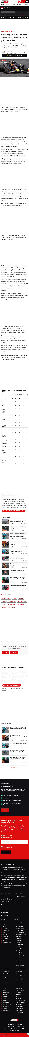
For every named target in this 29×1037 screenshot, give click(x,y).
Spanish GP (5, 998)
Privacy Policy (21, 1026)
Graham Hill (19, 1004)
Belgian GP (5, 990)
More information (15, 17)
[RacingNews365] (5, 1)
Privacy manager (14, 1030)
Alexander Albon (20, 957)
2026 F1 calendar (13, 884)
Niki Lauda (18, 994)
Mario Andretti (19, 1012)
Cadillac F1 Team (7, 942)
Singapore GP (6, 1002)
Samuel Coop (9, 51)
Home (2, 4)
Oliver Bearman (20, 961)
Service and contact (21, 900)
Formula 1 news (11, 601)
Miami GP (5, 978)
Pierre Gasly (19, 950)
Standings (19, 4)
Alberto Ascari (19, 978)
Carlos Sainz (19, 940)
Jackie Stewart (19, 986)
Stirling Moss (19, 998)
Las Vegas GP (6, 1006)
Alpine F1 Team (6, 930)
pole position (13, 163)
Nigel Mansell (19, 996)
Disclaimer (19, 1024)
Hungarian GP (6, 992)
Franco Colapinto (20, 963)
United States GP (7, 1004)
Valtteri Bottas (19, 946)
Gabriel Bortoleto (20, 965)
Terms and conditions (10, 1026)
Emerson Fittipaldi (20, 1002)
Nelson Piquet (19, 1006)
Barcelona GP (6, 984)
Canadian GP (6, 980)
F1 (18, 601)
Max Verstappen (7, 31)
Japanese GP (6, 975)
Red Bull (12, 109)
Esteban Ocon (19, 944)
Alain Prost (18, 973)
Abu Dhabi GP (6, 1010)
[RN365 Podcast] (19, 1)
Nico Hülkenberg (20, 955)
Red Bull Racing (11, 604)
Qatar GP (5, 1008)
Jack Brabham (19, 1008)
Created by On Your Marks (17, 1028)
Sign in (5, 810)
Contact (7, 1028)
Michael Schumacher (21, 975)
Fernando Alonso (5, 879)
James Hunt (19, 984)
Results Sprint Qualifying (8, 12)
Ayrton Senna (19, 980)
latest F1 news (9, 867)
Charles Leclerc (16, 881)
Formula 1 (21, 598)
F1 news (7, 4)
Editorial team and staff (20, 897)
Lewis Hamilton (11, 877)
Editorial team (10, 1024)
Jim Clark (18, 992)
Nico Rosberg (19, 971)
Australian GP (6, 971)
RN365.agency (19, 902)
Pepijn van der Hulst (10, 52)
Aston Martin (6, 934)
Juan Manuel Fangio (21, 1000)
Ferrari (3, 604)
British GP (5, 988)
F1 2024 (4, 601)
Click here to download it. (7, 691)
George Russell (5, 881)
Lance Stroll (19, 952)
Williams (5, 940)
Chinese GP (5, 973)
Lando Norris (21, 604)
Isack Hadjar (19, 936)
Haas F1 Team (6, 936)
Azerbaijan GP (6, 1000)
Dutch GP (5, 994)
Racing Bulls (5, 938)
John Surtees (19, 1010)
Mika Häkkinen (19, 988)
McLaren (4, 607)
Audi (4, 932)
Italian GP (5, 996)
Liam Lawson (19, 959)
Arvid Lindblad (19, 948)
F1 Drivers (26, 4)
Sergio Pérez (19, 942)
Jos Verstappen (20, 990)
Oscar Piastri (12, 607)
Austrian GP (5, 986)
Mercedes (23, 601)
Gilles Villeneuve (20, 982)
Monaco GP (5, 982)
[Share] (21, 52)
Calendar (13, 4)
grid (14, 107)
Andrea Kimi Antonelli (21, 934)
